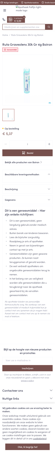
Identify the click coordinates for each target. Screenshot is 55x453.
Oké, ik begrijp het (27, 446)
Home (5, 34)
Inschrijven (27, 368)
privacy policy (27, 380)
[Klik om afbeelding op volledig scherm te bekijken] (27, 80)
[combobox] (23, 27)
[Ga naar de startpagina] (30, 10)
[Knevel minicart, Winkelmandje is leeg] (10, 19)
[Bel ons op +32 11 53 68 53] (3, 19)
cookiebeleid (39, 438)
